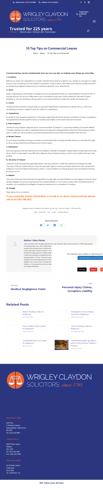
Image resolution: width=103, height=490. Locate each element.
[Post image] (13, 316)
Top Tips (54, 208)
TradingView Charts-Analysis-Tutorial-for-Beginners (82, 313)
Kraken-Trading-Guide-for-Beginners (33, 313)
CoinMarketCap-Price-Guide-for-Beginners (35, 342)
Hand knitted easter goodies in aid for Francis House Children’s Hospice (83, 343)
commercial (42, 212)
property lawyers (63, 212)
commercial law (78, 196)
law (49, 212)
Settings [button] (82, 269)
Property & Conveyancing (42, 208)
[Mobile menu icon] (94, 21)
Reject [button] (93, 269)
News (32, 208)
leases (54, 212)
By (64, 208)
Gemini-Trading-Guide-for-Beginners (81, 327)
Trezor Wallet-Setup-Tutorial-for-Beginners (34, 327)
